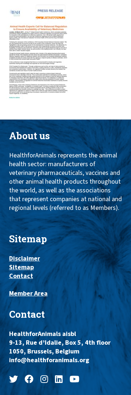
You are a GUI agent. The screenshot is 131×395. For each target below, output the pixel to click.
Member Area (28, 293)
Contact (21, 276)
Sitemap (21, 267)
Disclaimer (24, 258)
